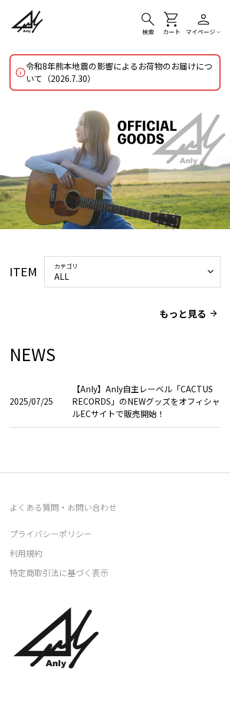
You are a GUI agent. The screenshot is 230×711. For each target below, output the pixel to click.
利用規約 (25, 553)
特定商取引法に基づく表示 (59, 572)
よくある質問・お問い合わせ (63, 507)
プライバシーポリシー (50, 534)
